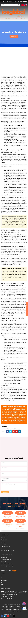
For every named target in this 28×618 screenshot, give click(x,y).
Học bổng (3, 542)
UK (7, 428)
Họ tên (3, 462)
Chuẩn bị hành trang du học (7, 564)
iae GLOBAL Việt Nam (9, 409)
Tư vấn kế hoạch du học (6, 559)
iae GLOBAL (3, 537)
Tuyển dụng (3, 544)
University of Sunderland (14, 428)
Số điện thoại (4, 467)
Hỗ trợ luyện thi (4, 557)
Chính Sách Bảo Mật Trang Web (8, 550)
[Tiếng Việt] (22, 4)
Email (3, 473)
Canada (2, 576)
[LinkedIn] (19, 431)
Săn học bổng (4, 561)
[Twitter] (10, 431)
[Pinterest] (16, 431)
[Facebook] (7, 431)
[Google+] (13, 431)
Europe (2, 578)
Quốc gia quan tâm (5, 478)
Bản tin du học (4, 539)
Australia (3, 573)
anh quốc (4, 428)
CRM (2, 548)
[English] (25, 4)
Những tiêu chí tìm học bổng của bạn (8, 484)
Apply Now (14, 36)
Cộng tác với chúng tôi (5, 546)
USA (2, 584)
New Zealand (4, 580)
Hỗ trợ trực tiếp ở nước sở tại (7, 566)
